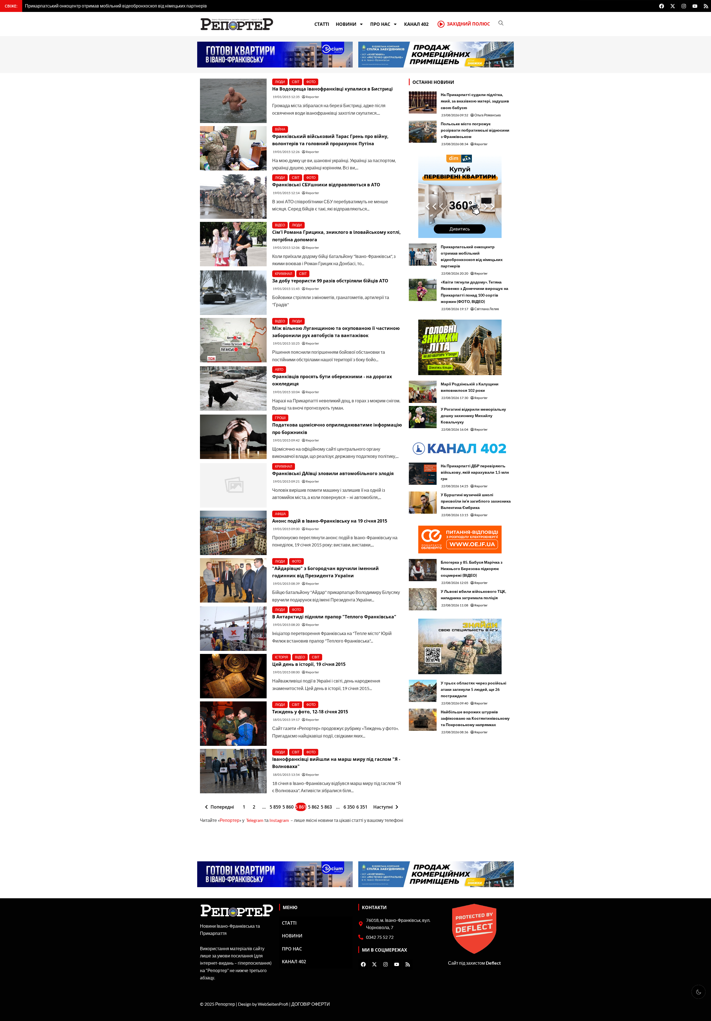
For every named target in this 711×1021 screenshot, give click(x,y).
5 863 (326, 807)
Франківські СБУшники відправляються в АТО (326, 185)
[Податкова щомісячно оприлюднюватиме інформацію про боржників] (233, 437)
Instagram (279, 820)
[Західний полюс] (441, 24)
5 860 (288, 807)
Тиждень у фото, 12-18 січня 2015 (310, 712)
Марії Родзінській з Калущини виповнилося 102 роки (470, 387)
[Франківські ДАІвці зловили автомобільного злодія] (233, 485)
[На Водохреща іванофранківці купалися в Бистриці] (233, 101)
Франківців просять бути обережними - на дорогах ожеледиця (332, 380)
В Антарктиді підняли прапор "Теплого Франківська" (334, 617)
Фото (311, 82)
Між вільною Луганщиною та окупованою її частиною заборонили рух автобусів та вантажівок (336, 331)
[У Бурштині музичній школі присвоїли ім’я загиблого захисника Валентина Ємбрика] (423, 502)
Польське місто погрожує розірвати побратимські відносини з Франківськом (475, 130)
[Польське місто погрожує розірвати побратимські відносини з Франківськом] (423, 132)
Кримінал (283, 274)
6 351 (361, 807)
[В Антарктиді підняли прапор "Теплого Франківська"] (233, 628)
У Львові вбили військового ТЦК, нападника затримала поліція (473, 594)
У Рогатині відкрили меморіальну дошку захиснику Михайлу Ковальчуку (473, 415)
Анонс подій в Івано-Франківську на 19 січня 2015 (329, 521)
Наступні (383, 807)
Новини (346, 24)
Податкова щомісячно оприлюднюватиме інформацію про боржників (337, 428)
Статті (321, 24)
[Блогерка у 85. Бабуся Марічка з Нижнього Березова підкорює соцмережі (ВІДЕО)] (423, 570)
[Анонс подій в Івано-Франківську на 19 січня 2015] (233, 533)
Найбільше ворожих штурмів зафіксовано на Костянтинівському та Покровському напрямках (475, 718)
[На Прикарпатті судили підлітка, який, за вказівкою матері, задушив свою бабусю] (423, 102)
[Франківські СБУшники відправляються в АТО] (233, 196)
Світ (295, 82)
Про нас (380, 24)
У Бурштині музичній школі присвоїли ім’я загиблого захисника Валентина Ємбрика (476, 501)
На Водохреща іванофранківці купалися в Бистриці (332, 89)
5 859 (275, 807)
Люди (280, 82)
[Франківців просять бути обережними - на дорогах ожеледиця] (233, 388)
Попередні (222, 807)
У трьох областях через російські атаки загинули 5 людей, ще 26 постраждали (473, 689)
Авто (279, 369)
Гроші (280, 418)
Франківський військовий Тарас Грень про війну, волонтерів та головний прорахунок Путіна (330, 140)
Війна (280, 129)
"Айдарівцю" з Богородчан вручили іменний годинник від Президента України (325, 572)
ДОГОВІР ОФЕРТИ (310, 1004)
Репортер (229, 820)
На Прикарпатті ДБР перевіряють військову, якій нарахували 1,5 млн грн (475, 472)
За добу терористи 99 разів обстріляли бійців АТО (330, 281)
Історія (281, 657)
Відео (280, 225)
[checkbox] (698, 992)
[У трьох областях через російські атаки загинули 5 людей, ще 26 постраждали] (423, 691)
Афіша (280, 514)
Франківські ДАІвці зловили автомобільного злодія (333, 473)
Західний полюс (468, 24)
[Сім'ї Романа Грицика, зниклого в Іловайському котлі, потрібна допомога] (233, 244)
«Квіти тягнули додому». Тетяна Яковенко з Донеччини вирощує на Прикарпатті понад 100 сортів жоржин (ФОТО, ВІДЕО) (474, 291)
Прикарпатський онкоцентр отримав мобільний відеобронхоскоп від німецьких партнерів (472, 256)
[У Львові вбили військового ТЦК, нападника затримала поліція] (423, 599)
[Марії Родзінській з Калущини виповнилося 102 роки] (423, 392)
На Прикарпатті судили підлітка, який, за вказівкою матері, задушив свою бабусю (475, 101)
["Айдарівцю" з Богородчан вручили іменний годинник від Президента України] (233, 580)
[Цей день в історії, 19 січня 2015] (233, 676)
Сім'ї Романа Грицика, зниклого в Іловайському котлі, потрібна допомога (336, 235)
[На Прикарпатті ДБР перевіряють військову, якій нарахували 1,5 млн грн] (423, 474)
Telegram (254, 820)
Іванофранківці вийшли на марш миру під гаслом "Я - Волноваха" (336, 762)
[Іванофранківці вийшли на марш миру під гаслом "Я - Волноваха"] (233, 771)
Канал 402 (416, 24)
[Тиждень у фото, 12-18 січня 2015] (233, 723)
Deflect (493, 962)
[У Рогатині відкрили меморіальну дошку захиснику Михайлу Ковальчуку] (423, 417)
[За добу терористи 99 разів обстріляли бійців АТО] (233, 292)
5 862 (313, 807)
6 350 (349, 807)
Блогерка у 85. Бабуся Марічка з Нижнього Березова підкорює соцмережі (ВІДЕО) (471, 568)
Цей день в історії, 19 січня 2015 (309, 664)
